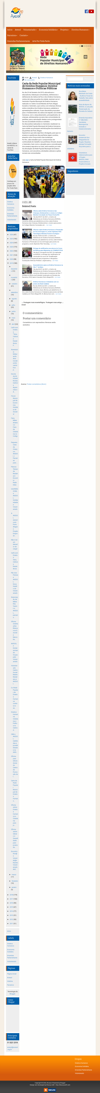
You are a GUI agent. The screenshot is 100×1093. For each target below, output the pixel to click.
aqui (27, 160)
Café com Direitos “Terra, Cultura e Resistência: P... (14, 336)
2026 (12, 234)
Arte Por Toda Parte (41, 41)
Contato (23, 35)
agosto (14, 299)
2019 (12, 263)
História (10, 981)
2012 (12, 919)
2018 (12, 895)
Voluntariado (29, 30)
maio (13, 318)
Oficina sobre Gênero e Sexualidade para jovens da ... (14, 838)
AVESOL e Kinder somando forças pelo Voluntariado (14, 653)
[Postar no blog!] (25, 202)
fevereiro (15, 881)
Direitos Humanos (80, 30)
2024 (12, 243)
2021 (12, 255)
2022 (12, 251)
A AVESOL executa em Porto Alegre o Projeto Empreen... (14, 524)
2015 (12, 907)
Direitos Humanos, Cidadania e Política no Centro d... (14, 721)
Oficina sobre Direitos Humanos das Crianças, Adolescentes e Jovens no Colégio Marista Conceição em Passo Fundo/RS (47, 213)
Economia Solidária (48, 30)
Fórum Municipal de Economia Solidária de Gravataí (14, 405)
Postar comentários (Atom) (36, 384)
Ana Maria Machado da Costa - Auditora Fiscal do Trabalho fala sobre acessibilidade (86, 95)
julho (13, 305)
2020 (12, 259)
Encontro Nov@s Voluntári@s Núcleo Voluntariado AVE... (14, 860)
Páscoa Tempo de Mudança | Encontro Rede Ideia (14, 476)
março (14, 874)
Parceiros (11, 35)
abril (13, 324)
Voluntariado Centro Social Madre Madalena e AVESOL (14, 675)
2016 (12, 903)
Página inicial (11, 974)
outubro (14, 284)
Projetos (64, 30)
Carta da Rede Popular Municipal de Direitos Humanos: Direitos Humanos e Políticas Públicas (41, 86)
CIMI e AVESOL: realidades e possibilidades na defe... (14, 743)
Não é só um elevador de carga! (14, 544)
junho (14, 311)
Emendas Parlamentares (18, 41)
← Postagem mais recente (31, 302)
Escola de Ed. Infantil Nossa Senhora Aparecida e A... (14, 383)
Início (9, 30)
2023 (12, 247)
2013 (12, 915)
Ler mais (49, 225)
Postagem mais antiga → (55, 302)
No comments (30, 80)
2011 (12, 923)
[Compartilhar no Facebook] (30, 202)
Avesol (18, 30)
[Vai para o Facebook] (86, 11)
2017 (12, 899)
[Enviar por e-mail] (23, 202)
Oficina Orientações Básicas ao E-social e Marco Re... (14, 630)
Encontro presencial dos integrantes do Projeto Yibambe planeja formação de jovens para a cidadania (79, 142)
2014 (12, 911)
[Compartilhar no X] (28, 202)
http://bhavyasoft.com (63, 1085)
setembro (14, 292)
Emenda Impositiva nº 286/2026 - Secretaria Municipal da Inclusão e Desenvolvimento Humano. (79, 124)
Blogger (12, 994)
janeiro (14, 887)
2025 (12, 239)
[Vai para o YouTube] (91, 11)
